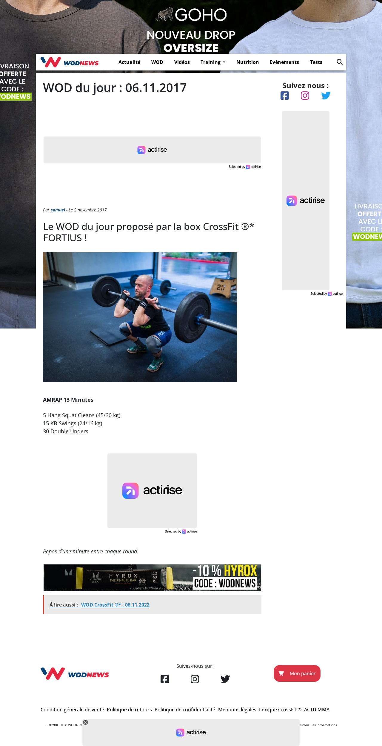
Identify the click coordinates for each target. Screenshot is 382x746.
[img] (340, 62)
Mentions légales (237, 709)
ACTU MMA (316, 709)
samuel (58, 210)
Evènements (284, 62)
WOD (157, 62)
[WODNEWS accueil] (69, 62)
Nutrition (247, 62)
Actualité (129, 62)
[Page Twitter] (225, 679)
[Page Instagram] (195, 679)
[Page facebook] (165, 679)
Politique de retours (129, 709)
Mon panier (302, 673)
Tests (316, 62)
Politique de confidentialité (185, 709)
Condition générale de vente (72, 709)
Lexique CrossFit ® (280, 709)
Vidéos (182, 62)
